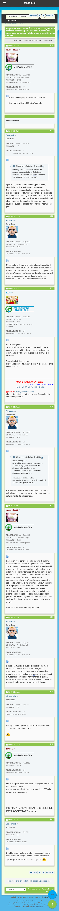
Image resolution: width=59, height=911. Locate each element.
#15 (51, 407)
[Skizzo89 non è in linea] (12, 232)
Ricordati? (13, 21)
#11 (51, 45)
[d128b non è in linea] (12, 300)
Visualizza (47, 40)
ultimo (48, 16)
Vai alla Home (47, 889)
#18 (51, 692)
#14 (51, 288)
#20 (51, 819)
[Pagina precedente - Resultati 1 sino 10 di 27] (39, 15)
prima (34, 16)
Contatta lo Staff (34, 889)
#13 (51, 216)
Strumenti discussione (32, 40)
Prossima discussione (41, 881)
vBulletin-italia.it (38, 907)
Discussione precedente (18, 881)
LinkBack (16, 40)
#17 (51, 617)
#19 (51, 744)
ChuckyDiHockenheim (24, 392)
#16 (51, 505)
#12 (51, 131)
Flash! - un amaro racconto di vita (29, 387)
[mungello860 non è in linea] (12, 57)
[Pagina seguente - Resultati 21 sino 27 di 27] (43, 15)
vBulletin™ (29, 901)
